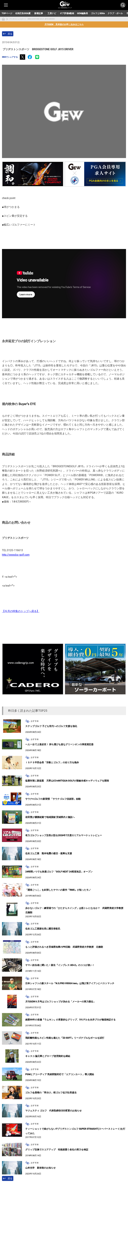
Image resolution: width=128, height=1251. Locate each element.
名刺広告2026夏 (23, 13)
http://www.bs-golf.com (16, 554)
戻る (10, 33)
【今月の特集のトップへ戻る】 (20, 611)
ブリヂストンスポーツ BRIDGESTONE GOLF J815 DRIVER (31, 19)
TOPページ (7, 13)
